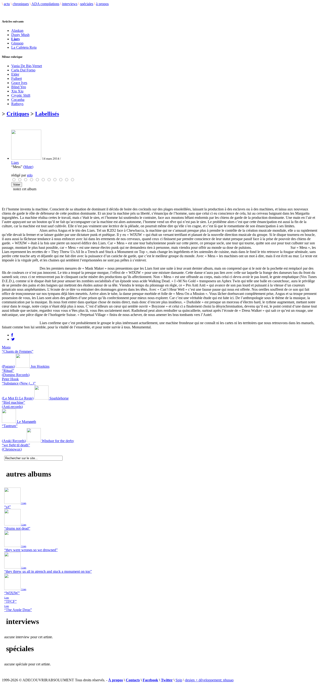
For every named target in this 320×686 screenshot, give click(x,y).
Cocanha (17, 100)
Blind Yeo (18, 87)
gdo (30, 175)
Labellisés (47, 114)
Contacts (133, 680)
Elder (15, 74)
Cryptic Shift (20, 95)
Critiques (18, 114)
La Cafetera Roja (24, 47)
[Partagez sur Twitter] (13, 339)
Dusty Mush (20, 35)
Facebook (150, 680)
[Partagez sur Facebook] (12, 335)
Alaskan (17, 31)
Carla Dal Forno (23, 70)
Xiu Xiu (17, 91)
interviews (69, 4)
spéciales (86, 4)
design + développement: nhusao (209, 680)
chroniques (21, 4)
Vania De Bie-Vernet (26, 66)
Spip (178, 680)
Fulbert (16, 79)
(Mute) (28, 167)
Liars (15, 163)
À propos (115, 680)
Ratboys (17, 104)
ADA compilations (45, 4)
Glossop (17, 43)
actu (7, 4)
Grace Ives (19, 83)
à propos (102, 4)
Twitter (167, 680)
